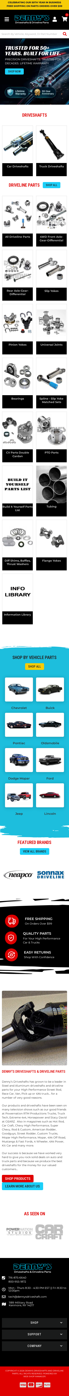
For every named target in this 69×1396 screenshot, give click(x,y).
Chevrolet (19, 708)
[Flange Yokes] (51, 538)
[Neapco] (18, 874)
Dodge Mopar (19, 778)
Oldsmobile (50, 743)
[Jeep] (19, 795)
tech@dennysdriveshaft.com (27, 1296)
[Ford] (50, 760)
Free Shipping (39, 919)
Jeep (19, 814)
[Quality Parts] (14, 937)
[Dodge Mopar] (19, 760)
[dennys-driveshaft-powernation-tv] (19, 1231)
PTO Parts (51, 452)
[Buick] (50, 690)
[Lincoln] (50, 795)
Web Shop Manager (34, 1376)
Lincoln (50, 814)
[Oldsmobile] (50, 725)
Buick (50, 708)
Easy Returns (37, 952)
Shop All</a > (34, 666)
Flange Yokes (51, 560)
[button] (34, 1323)
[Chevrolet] (19, 690)
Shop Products (17, 1178)
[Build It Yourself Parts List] (17, 484)
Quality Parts (37, 933)
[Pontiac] (19, 725)
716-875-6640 (17, 1277)
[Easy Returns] (14, 954)
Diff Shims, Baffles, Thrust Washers (17, 562)
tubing (52, 506)
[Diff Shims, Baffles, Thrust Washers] (17, 538)
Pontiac (19, 743)
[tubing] (51, 484)
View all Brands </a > (34, 851)
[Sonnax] (50, 874)
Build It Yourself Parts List (17, 508)
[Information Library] (17, 592)
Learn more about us (22, 1186)
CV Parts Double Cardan (17, 454)
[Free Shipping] (15, 921)
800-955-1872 (17, 1281)
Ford (50, 778)
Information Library (17, 614)
